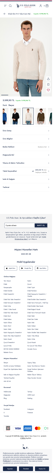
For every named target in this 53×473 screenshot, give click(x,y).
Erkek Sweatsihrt (9, 293)
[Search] (10, 5)
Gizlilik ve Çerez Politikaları (12, 364)
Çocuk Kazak (31, 341)
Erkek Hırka (7, 305)
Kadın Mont (7, 324)
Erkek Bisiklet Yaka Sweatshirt (36, 298)
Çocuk (29, 283)
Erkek (5, 283)
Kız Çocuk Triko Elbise (34, 344)
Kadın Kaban (31, 324)
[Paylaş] (48, 77)
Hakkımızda (7, 390)
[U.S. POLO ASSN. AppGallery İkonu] (41, 267)
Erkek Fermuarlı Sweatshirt (12, 301)
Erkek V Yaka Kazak (10, 308)
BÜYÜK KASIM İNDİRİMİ (11, 348)
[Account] (41, 6)
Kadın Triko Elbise (33, 334)
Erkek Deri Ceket (32, 318)
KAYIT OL (41, 224)
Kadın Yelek (7, 328)
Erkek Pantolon (32, 289)
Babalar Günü (8, 351)
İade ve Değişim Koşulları (12, 373)
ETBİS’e (23, 437)
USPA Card (31, 393)
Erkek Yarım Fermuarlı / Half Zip (37, 301)
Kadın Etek (30, 321)
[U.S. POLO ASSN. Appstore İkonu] (10, 267)
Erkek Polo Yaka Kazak (11, 311)
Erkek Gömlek (8, 289)
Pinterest (30, 411)
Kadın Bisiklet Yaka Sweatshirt (36, 331)
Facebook (7, 407)
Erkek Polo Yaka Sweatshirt (12, 298)
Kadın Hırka (31, 338)
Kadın (29, 279)
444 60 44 (26, 252)
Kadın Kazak (8, 338)
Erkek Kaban (8, 318)
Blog (5, 397)
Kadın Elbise (8, 321)
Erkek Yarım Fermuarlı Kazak (36, 311)
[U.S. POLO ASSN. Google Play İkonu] (26, 267)
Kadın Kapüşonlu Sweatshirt (13, 331)
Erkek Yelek (31, 314)
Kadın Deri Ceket (32, 328)
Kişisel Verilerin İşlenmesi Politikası (35, 369)
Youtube (6, 414)
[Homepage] (26, 5)
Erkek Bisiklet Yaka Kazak (35, 305)
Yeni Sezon (7, 279)
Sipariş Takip (31, 361)
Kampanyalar (8, 286)
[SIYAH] (15, 114)
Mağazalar (7, 393)
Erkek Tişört (31, 286)
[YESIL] (40, 114)
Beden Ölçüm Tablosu (34, 373)
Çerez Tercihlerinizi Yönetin (36, 364)
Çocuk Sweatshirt (9, 341)
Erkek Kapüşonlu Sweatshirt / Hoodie (36, 294)
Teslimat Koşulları (9, 376)
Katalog (29, 397)
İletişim (6, 361)
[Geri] (5, 14)
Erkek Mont (7, 314)
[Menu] (5, 5)
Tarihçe (29, 390)
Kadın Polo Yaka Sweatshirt (12, 334)
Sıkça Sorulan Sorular (34, 376)
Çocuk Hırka (7, 344)
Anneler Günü (32, 348)
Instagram (30, 407)
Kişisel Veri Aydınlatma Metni (13, 368)
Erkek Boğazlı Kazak (33, 308)
